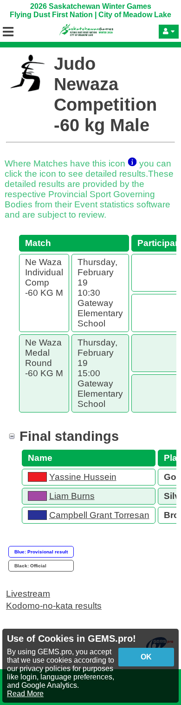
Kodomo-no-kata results (54, 606)
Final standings (69, 436)
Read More (25, 694)
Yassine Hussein (82, 477)
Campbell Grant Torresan (99, 515)
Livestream (28, 594)
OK (146, 657)
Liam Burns (72, 496)
